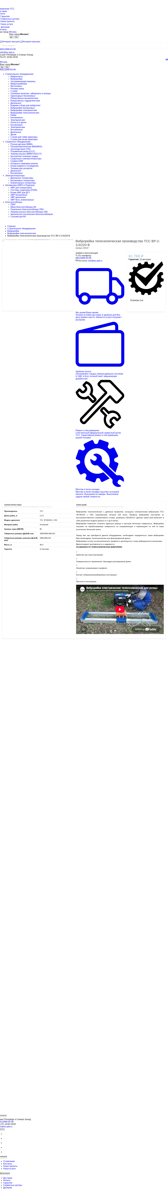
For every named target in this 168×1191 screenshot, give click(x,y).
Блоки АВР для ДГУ (20, 192)
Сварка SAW (16, 161)
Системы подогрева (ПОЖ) (23, 190)
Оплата (6, 1180)
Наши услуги (9, 1168)
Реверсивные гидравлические (25, 101)
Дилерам (7, 1188)
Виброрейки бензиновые (22, 108)
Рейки (13, 115)
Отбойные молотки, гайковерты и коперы (30, 93)
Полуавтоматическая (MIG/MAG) (26, 146)
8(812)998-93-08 (8, 49)
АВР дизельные (18, 197)
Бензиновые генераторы (22, 180)
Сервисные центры (12, 1185)
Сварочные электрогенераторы (25, 159)
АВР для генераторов (21, 188)
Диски (13, 134)
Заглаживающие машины (23, 81)
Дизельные (15, 103)
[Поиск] (165, 45)
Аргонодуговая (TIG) (20, 149)
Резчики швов (17, 88)
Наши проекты (10, 1166)
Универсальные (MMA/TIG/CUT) (26, 154)
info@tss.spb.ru (7, 52)
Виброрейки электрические (23, 110)
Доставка (7, 1178)
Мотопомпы (16, 86)
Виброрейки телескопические (24, 113)
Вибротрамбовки (18, 84)
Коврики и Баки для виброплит (25, 105)
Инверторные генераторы (23, 183)
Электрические (17, 120)
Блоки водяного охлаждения (24, 166)
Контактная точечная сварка (24, 156)
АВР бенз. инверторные (22, 200)
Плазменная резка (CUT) (22, 151)
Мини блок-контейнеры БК (23, 207)
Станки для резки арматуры (24, 139)
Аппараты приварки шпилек (24, 163)
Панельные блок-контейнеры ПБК (27, 209)
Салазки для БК (18, 216)
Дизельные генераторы (21, 178)
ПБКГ (13, 204)
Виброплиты (16, 76)
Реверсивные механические (24, 98)
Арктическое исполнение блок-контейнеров (31, 214)
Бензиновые (16, 117)
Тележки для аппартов (21, 168)
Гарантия (7, 1183)
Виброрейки (16, 79)
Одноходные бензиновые (22, 96)
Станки (13, 91)
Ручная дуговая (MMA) (21, 144)
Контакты (7, 1164)
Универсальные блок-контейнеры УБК (29, 212)
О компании (9, 1161)
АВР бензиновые (18, 195)
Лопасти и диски (18, 122)
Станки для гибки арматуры (24, 137)
